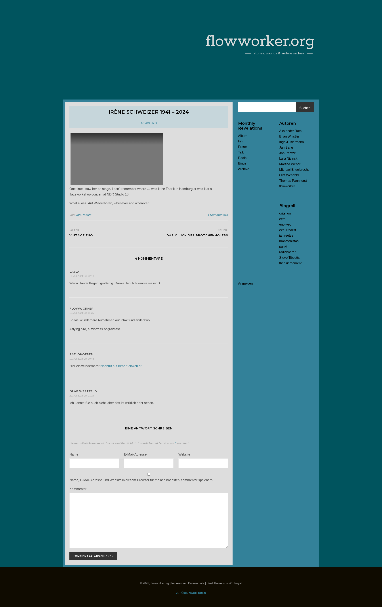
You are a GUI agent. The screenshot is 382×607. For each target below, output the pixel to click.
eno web (285, 224)
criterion (285, 213)
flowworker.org (260, 41)
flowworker (287, 186)
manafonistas (289, 241)
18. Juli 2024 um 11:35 (81, 313)
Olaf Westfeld (289, 175)
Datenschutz (196, 583)
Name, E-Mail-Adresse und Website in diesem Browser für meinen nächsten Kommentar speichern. (141, 480)
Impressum (178, 583)
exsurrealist (287, 230)
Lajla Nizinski (288, 158)
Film (241, 141)
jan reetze (286, 235)
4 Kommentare (217, 214)
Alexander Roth (290, 131)
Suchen (304, 108)
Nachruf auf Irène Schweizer (120, 366)
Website (184, 454)
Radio (242, 158)
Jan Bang (286, 147)
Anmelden (245, 283)
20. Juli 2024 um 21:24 (81, 395)
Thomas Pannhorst (293, 180)
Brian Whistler (289, 136)
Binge (242, 163)
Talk (241, 152)
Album (242, 136)
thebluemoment (290, 263)
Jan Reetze (84, 214)
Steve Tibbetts (289, 257)
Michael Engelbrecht (294, 169)
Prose (242, 147)
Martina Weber (289, 164)
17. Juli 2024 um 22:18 (81, 276)
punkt (283, 246)
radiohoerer (287, 252)
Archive (243, 169)
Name (73, 454)
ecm (282, 219)
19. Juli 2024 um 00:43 (81, 358)
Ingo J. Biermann (291, 142)
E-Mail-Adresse (135, 454)
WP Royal (235, 583)
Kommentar (77, 489)
